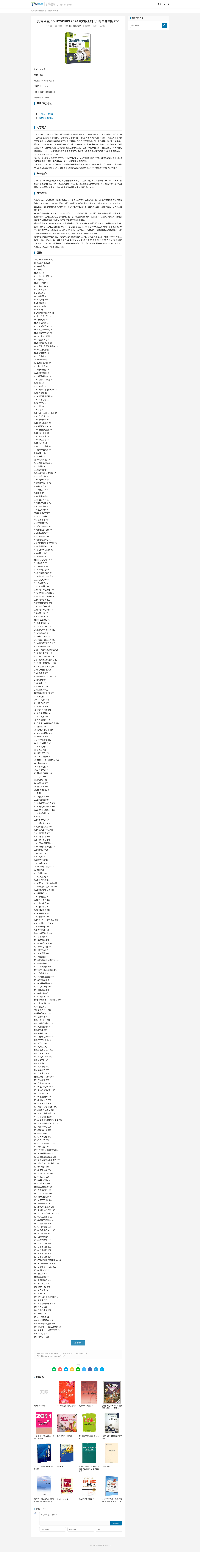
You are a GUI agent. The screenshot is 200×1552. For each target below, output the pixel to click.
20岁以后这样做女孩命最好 (66, 1406)
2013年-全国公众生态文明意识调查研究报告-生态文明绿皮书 (89, 1468)
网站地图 (108, 1545)
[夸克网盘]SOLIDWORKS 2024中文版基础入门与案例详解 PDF (78, 21)
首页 (159, 4)
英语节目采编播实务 (86, 1406)
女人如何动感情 (39, 1406)
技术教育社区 (37, 4)
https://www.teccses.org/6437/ (53, 1356)
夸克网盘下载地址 (46, 114)
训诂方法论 (106, 1466)
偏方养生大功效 (62, 1499)
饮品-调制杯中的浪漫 (64, 1436)
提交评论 (116, 1523)
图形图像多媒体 (53, 11)
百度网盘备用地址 (46, 118)
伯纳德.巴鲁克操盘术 (86, 1499)
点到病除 (60, 1466)
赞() (103, 26)
